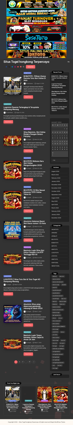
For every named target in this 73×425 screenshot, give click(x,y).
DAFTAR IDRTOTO (57, 315)
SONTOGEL (55, 262)
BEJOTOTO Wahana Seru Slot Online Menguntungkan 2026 (59, 101)
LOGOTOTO (7, 104)
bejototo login (62, 301)
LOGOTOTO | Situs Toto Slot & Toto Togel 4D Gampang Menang (22, 280)
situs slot (63, 340)
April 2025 (55, 204)
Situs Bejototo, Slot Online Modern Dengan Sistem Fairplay (34, 134)
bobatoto (55, 304)
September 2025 (57, 194)
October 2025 (56, 191)
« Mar (54, 160)
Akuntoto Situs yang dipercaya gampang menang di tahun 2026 (33, 306)
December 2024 (56, 218)
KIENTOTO (55, 249)
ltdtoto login (55, 340)
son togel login (56, 359)
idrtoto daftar (56, 323)
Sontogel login (56, 357)
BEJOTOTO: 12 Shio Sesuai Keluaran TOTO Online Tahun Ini (34, 192)
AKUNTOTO (27, 301)
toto (54, 365)
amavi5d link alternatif (58, 295)
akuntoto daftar (56, 279)
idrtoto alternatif (56, 320)
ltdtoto (62, 332)
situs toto (55, 343)
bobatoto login (56, 312)
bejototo (55, 301)
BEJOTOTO (27, 129)
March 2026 (55, 174)
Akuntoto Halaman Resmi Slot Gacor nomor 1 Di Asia (35, 222)
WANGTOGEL (56, 266)
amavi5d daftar (56, 293)
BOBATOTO (27, 73)
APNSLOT (54, 236)
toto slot (59, 365)
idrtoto (54, 318)
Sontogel (55, 345)
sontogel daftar (56, 351)
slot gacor (62, 343)
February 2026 (56, 178)
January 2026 (56, 181)
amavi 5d (55, 287)
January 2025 (56, 214)
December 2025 (56, 184)
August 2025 (55, 198)
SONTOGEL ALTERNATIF (58, 348)
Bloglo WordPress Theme (57, 422)
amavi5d (64, 284)
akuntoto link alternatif (58, 281)
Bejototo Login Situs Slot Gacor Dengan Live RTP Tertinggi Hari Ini (34, 252)
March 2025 (55, 208)
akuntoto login (56, 284)
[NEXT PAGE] (33, 361)
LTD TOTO (55, 334)
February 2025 (56, 211)
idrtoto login (55, 329)
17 (29, 361)
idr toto (60, 318)
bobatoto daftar (56, 307)
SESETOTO (55, 259)
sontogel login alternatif (58, 362)
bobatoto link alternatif (58, 309)
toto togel (55, 368)
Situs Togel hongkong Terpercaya (26, 61)
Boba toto (62, 304)
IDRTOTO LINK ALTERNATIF (59, 326)
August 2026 (55, 171)
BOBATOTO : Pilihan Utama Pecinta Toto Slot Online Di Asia (35, 78)
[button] (30, 66)
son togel (61, 345)
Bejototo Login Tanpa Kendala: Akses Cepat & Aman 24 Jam (33, 337)
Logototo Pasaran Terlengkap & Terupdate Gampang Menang (21, 108)
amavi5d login (56, 298)
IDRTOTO (54, 246)
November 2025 (56, 188)
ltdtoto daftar (56, 337)
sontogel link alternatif (58, 354)
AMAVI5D (54, 233)
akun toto (62, 276)
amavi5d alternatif (57, 290)
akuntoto (55, 276)
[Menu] (68, 61)
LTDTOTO (54, 256)
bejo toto (64, 298)
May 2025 (55, 201)
